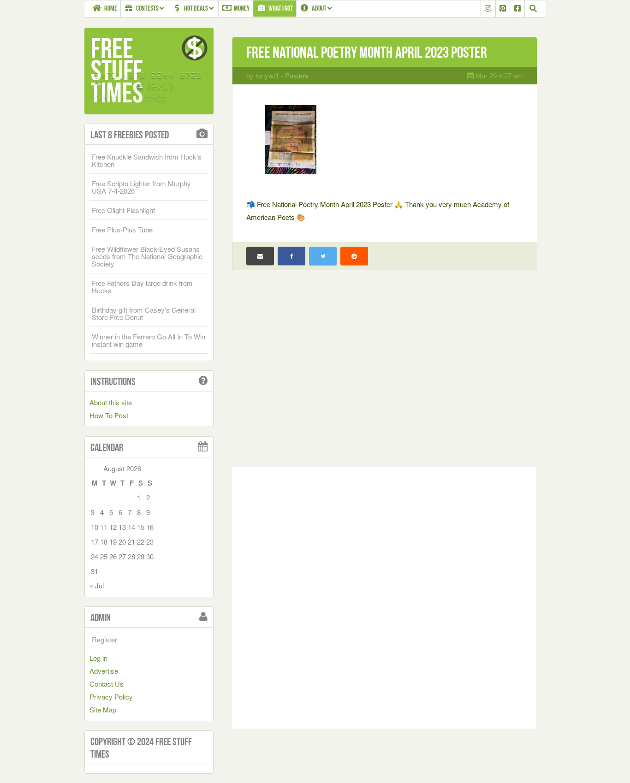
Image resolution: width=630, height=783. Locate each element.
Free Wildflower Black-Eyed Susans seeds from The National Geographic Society (147, 256)
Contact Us (106, 683)
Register (104, 639)
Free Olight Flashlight (123, 210)
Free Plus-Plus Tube (122, 229)
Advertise (103, 671)
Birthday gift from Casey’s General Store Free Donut (144, 313)
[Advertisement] (384, 375)
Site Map (102, 709)
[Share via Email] (260, 256)
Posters (297, 75)
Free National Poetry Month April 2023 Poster (366, 52)
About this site (110, 402)
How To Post (108, 415)
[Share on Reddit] (354, 256)
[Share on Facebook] (291, 256)
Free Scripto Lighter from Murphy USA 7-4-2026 (141, 187)
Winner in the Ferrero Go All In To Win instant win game (148, 340)
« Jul (96, 585)
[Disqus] (384, 595)
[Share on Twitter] (323, 256)
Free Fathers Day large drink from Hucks (142, 286)
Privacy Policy (111, 696)
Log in (98, 658)
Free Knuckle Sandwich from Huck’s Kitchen (147, 160)
